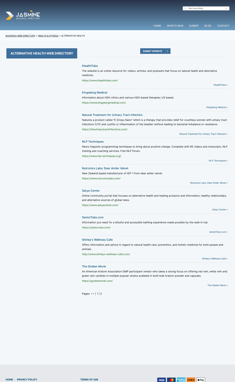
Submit (194, 25)
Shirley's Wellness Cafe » (215, 258)
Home (157, 25)
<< (92, 293)
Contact (223, 25)
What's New (175, 25)
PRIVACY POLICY (27, 379)
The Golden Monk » (218, 285)
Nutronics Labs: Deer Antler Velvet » (209, 182)
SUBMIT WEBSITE (152, 51)
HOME (9, 379)
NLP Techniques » (218, 160)
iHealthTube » (221, 84)
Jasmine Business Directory (23, 15)
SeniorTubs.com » (218, 231)
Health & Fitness (48, 35)
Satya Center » (220, 209)
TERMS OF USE (89, 379)
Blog (207, 25)
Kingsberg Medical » (217, 107)
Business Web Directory (20, 35)
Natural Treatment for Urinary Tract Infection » (203, 134)
